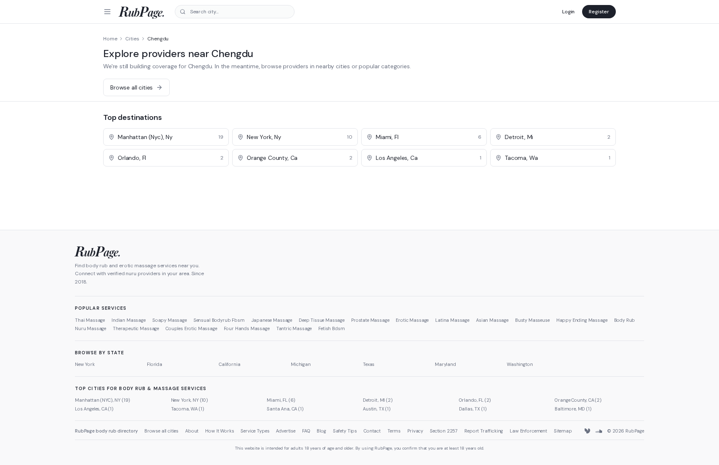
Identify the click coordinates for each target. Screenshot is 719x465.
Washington (520, 364)
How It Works (219, 431)
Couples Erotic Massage (191, 328)
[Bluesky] (588, 431)
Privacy (415, 431)
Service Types (254, 431)
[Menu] (107, 11)
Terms (394, 431)
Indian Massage (129, 320)
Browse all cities (161, 431)
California (229, 364)
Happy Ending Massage (581, 320)
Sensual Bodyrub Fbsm (219, 320)
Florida (154, 364)
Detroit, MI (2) (378, 400)
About (191, 431)
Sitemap (563, 431)
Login (568, 11)
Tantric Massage (294, 328)
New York (85, 364)
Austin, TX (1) (377, 409)
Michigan (301, 364)
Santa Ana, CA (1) (285, 409)
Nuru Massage (90, 328)
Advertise (285, 431)
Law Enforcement (528, 431)
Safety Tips (345, 431)
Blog (321, 431)
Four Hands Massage (247, 328)
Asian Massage (492, 320)
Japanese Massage (271, 320)
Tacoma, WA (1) (187, 409)
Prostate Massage (370, 320)
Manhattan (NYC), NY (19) (102, 400)
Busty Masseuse (532, 320)
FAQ (306, 431)
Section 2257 (444, 431)
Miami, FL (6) (281, 400)
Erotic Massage (412, 320)
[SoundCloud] (598, 431)
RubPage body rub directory (106, 431)
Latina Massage (452, 320)
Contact (372, 431)
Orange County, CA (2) (578, 400)
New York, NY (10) (189, 400)
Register (599, 11)
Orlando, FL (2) (475, 400)
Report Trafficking (483, 431)
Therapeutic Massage (136, 328)
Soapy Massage (169, 320)
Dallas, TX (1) (473, 409)
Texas (368, 364)
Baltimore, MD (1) (573, 409)
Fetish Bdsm (331, 328)
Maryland (445, 364)
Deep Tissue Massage (322, 320)
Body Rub (624, 320)
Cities (132, 38)
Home (110, 38)
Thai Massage (90, 320)
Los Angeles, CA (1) (94, 409)
